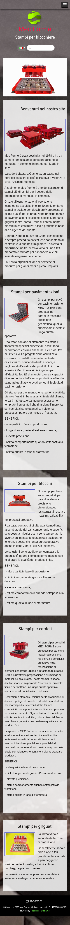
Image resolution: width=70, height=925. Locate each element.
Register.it (35, 911)
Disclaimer (45, 911)
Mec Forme (35, 29)
